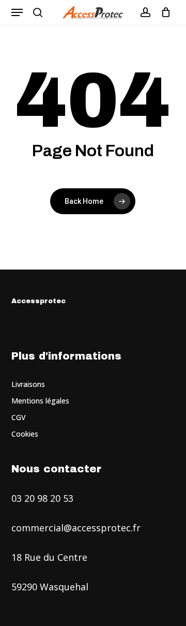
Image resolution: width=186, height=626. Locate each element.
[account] (145, 12)
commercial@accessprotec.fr (76, 527)
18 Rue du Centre (49, 557)
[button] (17, 12)
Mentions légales (40, 401)
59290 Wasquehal (49, 586)
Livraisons (28, 384)
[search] (38, 12)
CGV (18, 417)
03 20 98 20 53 (42, 498)
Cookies (24, 434)
